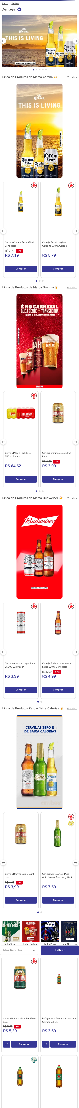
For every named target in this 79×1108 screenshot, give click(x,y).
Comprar (20, 842)
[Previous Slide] (3, 40)
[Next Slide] (76, 40)
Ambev (15, 29)
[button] (33, 43)
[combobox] (39, 14)
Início (5, 29)
